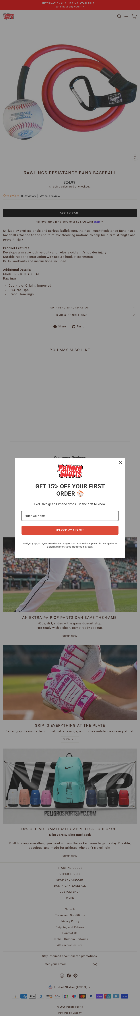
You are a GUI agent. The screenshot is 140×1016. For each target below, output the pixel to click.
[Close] (120, 462)
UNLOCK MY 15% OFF (70, 530)
